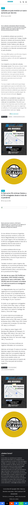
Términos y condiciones (8, 496)
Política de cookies (14, 499)
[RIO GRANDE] (14, 114)
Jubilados (10, 116)
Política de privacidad (20, 496)
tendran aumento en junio (19, 116)
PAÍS (3, 8)
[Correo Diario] (7, 2)
